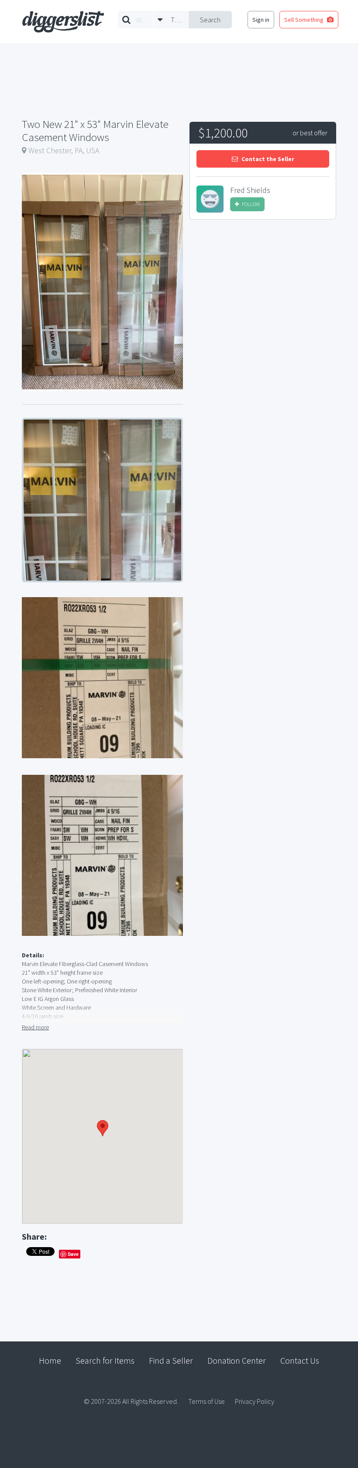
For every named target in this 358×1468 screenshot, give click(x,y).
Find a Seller (171, 1360)
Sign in (260, 20)
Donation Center (236, 1360)
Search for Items (105, 1360)
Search (210, 19)
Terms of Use (206, 1401)
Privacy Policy (254, 1401)
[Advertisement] (262, 292)
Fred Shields (250, 190)
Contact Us (299, 1360)
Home (50, 1360)
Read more (35, 1027)
